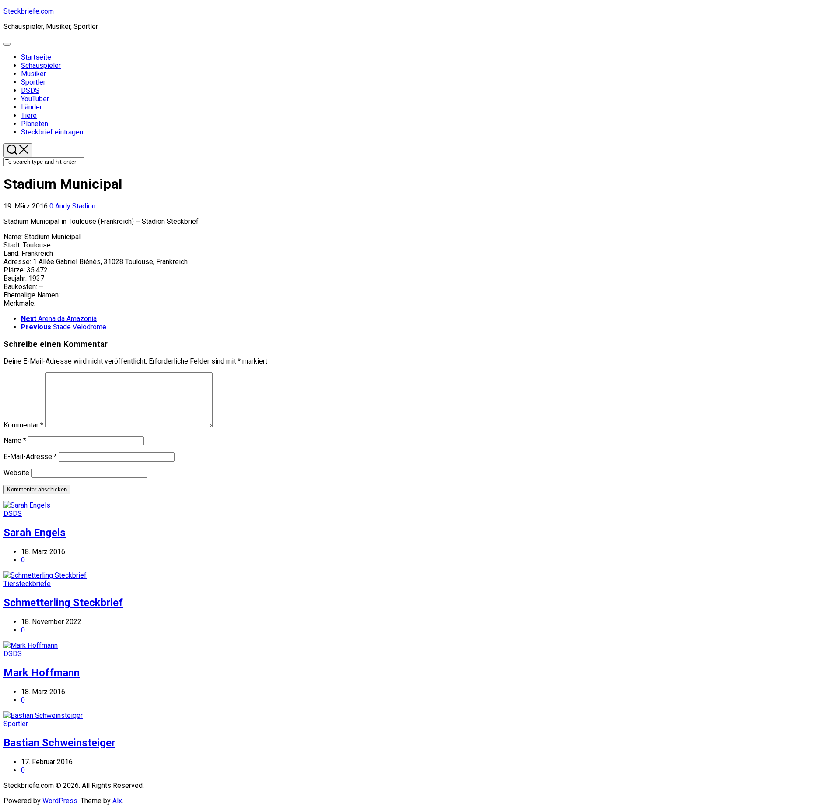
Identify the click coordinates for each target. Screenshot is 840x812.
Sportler (33, 82)
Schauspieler (41, 65)
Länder (31, 107)
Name (15, 440)
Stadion (83, 206)
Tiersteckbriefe (27, 583)
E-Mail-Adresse (30, 456)
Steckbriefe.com (29, 11)
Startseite (36, 57)
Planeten (34, 124)
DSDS (30, 90)
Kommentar (23, 425)
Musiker (33, 74)
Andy (62, 206)
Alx (117, 801)
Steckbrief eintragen (52, 132)
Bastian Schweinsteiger (60, 743)
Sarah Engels (35, 532)
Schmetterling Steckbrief (63, 603)
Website (16, 473)
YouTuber (35, 99)
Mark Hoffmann (42, 673)
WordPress (59, 801)
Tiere (29, 115)
